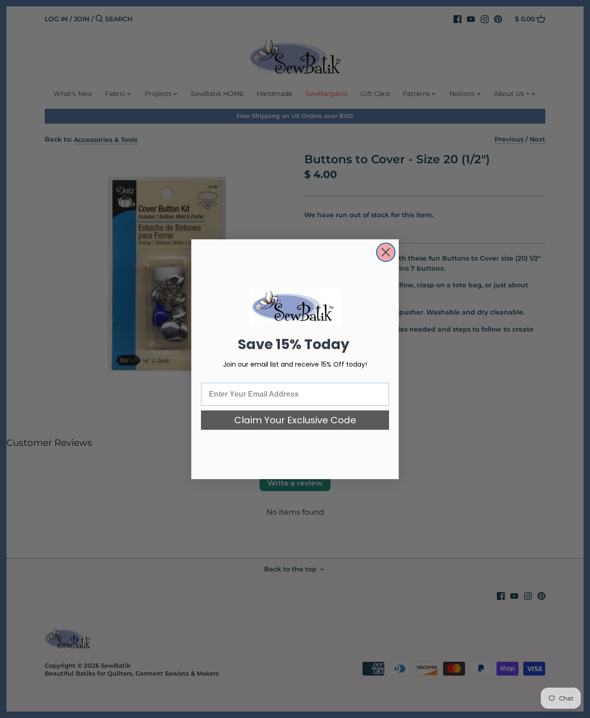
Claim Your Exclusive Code (295, 420)
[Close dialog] (386, 252)
